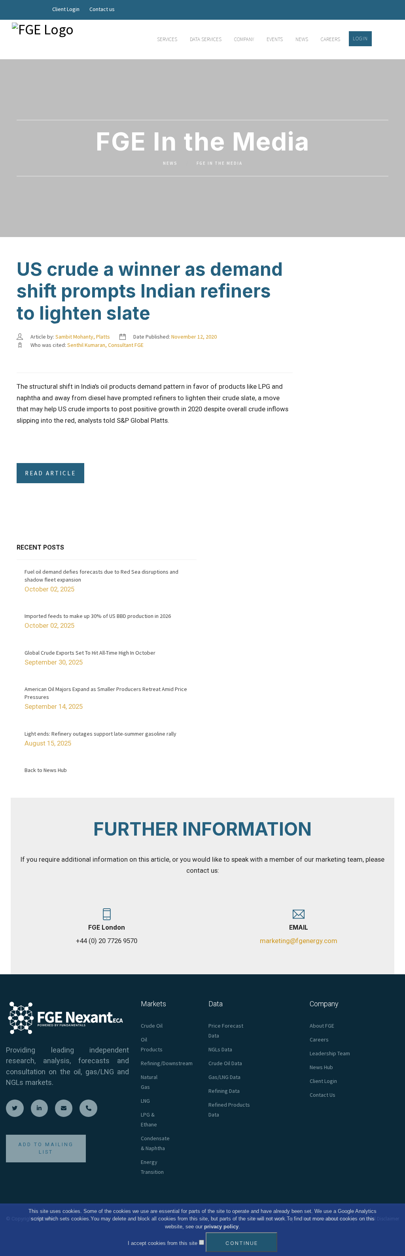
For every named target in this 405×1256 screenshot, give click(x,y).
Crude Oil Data (225, 1063)
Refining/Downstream (167, 1063)
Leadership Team (330, 1053)
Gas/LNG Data (224, 1077)
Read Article (50, 473)
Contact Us (322, 1094)
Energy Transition (152, 1166)
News (170, 163)
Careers (319, 1039)
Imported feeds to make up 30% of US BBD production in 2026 (98, 616)
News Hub (321, 1067)
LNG (145, 1100)
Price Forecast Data (225, 1030)
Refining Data (224, 1090)
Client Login (65, 9)
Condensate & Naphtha (155, 1143)
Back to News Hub (46, 770)
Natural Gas (149, 1081)
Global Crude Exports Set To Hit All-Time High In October (90, 652)
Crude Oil (152, 1025)
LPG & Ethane (149, 1119)
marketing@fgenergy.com (298, 941)
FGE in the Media (219, 163)
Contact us (102, 9)
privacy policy (221, 1227)
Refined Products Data (229, 1109)
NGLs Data (220, 1049)
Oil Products (152, 1044)
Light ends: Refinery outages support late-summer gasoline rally (100, 733)
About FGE (322, 1025)
